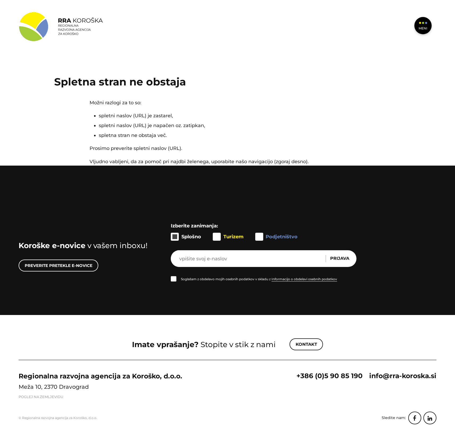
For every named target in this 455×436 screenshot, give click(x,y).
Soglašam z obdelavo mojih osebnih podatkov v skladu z (259, 279)
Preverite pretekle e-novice (58, 265)
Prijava (339, 258)
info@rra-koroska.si (402, 376)
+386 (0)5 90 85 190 (329, 376)
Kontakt (306, 344)
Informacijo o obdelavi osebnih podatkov (304, 279)
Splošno (191, 236)
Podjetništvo (281, 236)
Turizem (233, 236)
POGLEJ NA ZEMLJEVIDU (41, 397)
